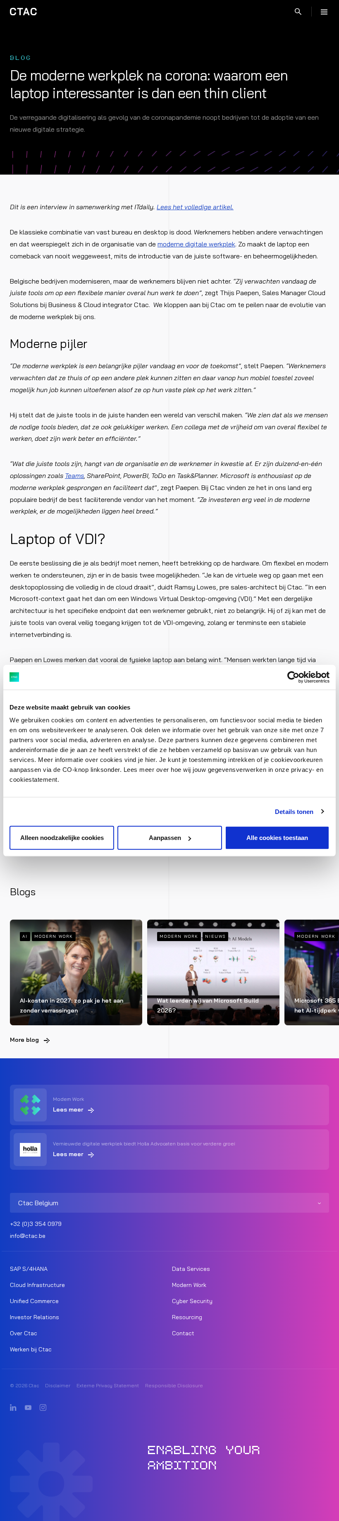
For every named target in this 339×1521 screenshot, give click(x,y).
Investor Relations (34, 1317)
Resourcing (187, 1317)
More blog (24, 1039)
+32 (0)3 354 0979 (36, 1224)
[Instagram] (43, 1408)
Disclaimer (57, 1385)
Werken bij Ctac (31, 1349)
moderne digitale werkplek (196, 244)
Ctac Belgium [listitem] (38, 1203)
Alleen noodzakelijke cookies (62, 837)
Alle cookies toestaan (277, 837)
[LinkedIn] (13, 1408)
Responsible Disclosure (174, 1385)
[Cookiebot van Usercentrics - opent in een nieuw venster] (293, 677)
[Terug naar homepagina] (23, 11)
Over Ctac (23, 1333)
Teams (74, 475)
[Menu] (324, 11)
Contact (183, 1333)
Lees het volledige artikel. (195, 207)
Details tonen (294, 811)
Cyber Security (192, 1301)
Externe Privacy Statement (107, 1385)
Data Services (191, 1269)
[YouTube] (28, 1408)
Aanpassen (165, 837)
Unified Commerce (34, 1301)
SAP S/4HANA (29, 1269)
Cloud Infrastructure (37, 1285)
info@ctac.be (27, 1236)
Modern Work (189, 1285)
